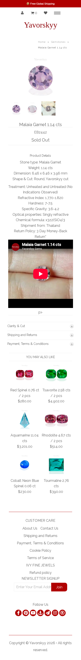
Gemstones (58, 42)
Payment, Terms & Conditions (40, 543)
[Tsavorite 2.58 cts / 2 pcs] (56, 382)
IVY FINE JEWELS (40, 565)
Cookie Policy (40, 550)
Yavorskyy (40, 25)
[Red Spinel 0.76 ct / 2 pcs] (25, 382)
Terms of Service (40, 558)
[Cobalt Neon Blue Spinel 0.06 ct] (25, 473)
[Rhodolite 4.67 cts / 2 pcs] (56, 428)
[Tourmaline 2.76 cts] (56, 473)
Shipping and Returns (40, 536)
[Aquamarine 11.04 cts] (25, 428)
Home (42, 42)
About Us (29, 528)
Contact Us (49, 528)
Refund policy (40, 573)
